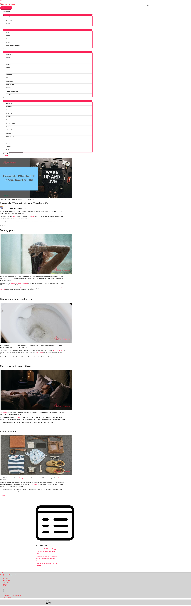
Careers (5, 584)
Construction (9, 54)
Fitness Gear (9, 120)
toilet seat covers (57, 350)
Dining (8, 57)
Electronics (9, 113)
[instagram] (3, 590)
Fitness (8, 23)
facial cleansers (21, 288)
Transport (8, 94)
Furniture (8, 126)
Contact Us (6, 582)
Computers (9, 106)
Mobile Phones (10, 133)
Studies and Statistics (12, 91)
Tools (7, 150)
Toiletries (8, 146)
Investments (9, 39)
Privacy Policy (48, 602)
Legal (7, 77)
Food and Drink (10, 123)
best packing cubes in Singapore (19, 283)
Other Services (10, 84)
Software (8, 140)
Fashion (8, 116)
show (7, 225)
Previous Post (4, 494)
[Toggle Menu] (48, 15)
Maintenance (9, 81)
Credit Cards (9, 35)
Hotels (8, 67)
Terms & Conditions (48, 604)
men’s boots (58, 478)
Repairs (8, 87)
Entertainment (6, 11)
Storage (8, 143)
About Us (5, 578)
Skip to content (4, 0)
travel (32, 216)
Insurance (9, 71)
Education (9, 61)
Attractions (9, 20)
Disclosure (6, 586)
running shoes (33, 484)
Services (5, 49)
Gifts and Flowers (11, 130)
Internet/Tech (9, 74)
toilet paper (40, 352)
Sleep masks (3, 412)
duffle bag (20, 478)
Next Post (3, 495)
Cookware (9, 109)
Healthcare (9, 64)
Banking (8, 32)
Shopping (5, 97)
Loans (8, 42)
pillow (18, 417)
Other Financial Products (13, 45)
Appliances (9, 103)
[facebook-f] (3, 589)
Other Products (10, 136)
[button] (5, 155)
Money (5, 27)
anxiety (14, 216)
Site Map (47, 600)
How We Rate (6, 580)
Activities (8, 17)
